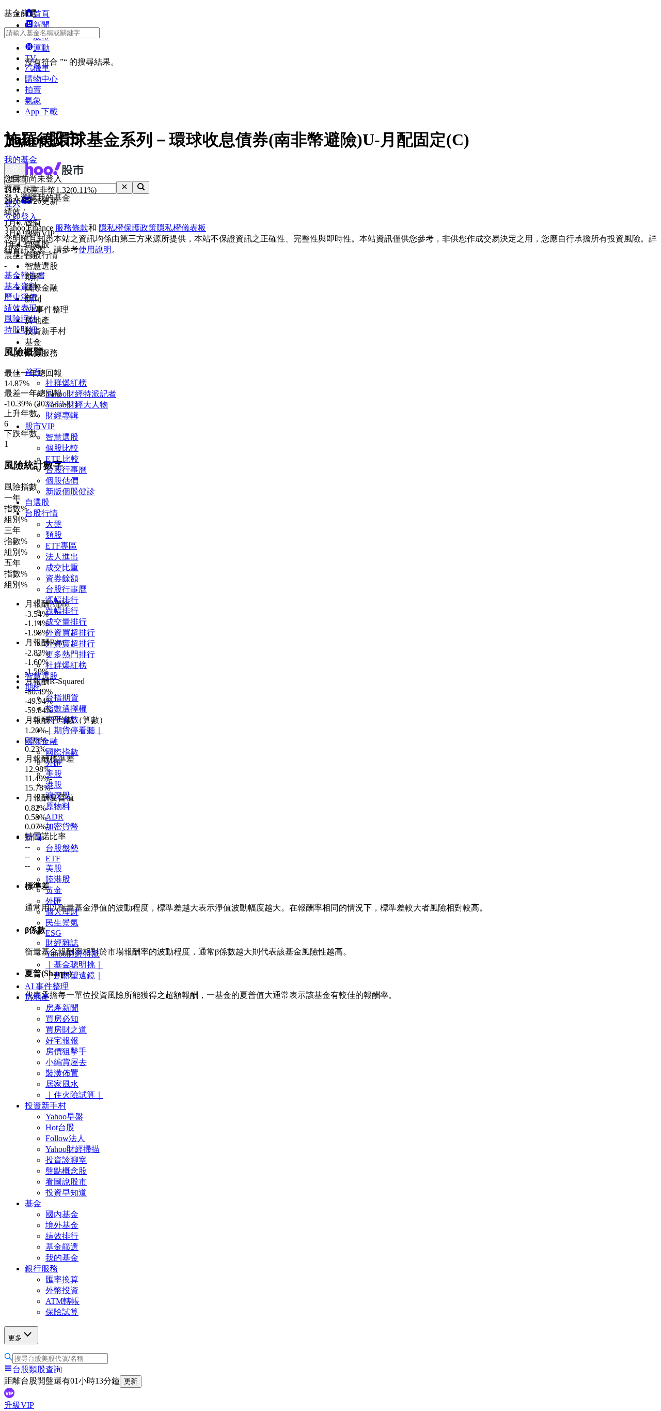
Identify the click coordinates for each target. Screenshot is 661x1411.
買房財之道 (66, 1029)
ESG (53, 933)
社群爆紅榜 (66, 382)
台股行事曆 (66, 469)
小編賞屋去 (66, 1062)
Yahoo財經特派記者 (80, 393)
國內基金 (61, 1214)
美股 (53, 773)
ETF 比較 (62, 458)
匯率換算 (61, 1279)
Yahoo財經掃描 (72, 1149)
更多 (15, 1338)
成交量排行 (66, 621)
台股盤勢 (61, 848)
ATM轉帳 (62, 1301)
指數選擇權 (66, 708)
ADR (54, 816)
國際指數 (61, 752)
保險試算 (61, 1312)
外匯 (53, 901)
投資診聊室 (66, 1160)
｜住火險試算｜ (74, 1094)
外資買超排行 (70, 632)
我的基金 (61, 1257)
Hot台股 (59, 1127)
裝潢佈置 (61, 1073)
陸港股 (57, 879)
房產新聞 (61, 1008)
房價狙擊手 (66, 1051)
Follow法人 (65, 1138)
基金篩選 (61, 1246)
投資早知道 (66, 1192)
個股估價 (61, 480)
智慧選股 (61, 437)
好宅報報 (61, 1040)
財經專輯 (61, 415)
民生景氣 (61, 922)
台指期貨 (61, 697)
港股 (53, 784)
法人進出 (61, 556)
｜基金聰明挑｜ (74, 964)
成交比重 (61, 567)
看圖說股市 (66, 1181)
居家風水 (61, 1084)
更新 (130, 1381)
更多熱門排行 (70, 654)
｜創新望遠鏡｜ (74, 975)
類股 (53, 534)
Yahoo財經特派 (72, 953)
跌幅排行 (61, 610)
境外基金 (61, 1225)
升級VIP (19, 1405)
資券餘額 (61, 578)
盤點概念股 (66, 1170)
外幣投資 (61, 1290)
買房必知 (61, 1018)
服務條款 (71, 227)
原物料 (57, 806)
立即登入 (20, 217)
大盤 (53, 524)
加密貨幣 (61, 826)
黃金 (53, 890)
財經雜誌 (61, 942)
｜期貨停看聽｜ (74, 730)
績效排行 (61, 1236)
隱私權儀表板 (181, 227)
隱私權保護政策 (127, 227)
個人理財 (61, 911)
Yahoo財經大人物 (76, 404)
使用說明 (95, 249)
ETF (52, 858)
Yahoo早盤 (64, 1116)
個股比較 (61, 448)
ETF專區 (61, 545)
